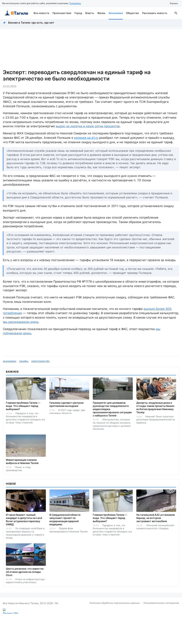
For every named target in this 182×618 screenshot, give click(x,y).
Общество (132, 13)
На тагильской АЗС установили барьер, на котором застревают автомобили (155, 518)
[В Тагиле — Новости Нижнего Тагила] (16, 13)
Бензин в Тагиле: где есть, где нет (31, 22)
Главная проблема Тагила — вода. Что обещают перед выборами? (23, 406)
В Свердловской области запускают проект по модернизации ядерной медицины (64, 519)
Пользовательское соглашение (161, 603)
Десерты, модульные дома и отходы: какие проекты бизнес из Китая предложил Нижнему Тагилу (155, 407)
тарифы (23, 361)
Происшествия (61, 13)
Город (78, 13)
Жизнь (101, 13)
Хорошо (174, 3)
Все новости (41, 13)
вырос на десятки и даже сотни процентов (88, 126)
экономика (9, 361)
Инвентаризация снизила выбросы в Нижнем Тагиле (22, 461)
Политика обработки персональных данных (114, 603)
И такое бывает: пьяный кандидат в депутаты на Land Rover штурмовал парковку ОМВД (24, 519)
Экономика (116, 13)
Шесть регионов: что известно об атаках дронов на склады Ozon (25, 572)
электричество (40, 361)
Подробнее (75, 3)
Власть (89, 13)
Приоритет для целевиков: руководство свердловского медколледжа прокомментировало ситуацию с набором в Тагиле (112, 409)
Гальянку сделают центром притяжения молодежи (66, 404)
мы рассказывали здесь (21, 322)
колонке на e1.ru (86, 138)
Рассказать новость (154, 13)
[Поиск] (176, 13)
